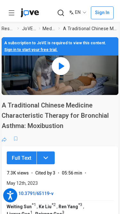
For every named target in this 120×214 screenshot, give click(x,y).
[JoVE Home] (29, 12)
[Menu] (46, 157)
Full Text (21, 158)
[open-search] (60, 13)
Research (8, 28)
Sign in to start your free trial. (31, 49)
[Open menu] (11, 13)
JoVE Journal (29, 28)
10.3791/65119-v (35, 193)
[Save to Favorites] (15, 138)
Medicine (49, 28)
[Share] (4, 138)
